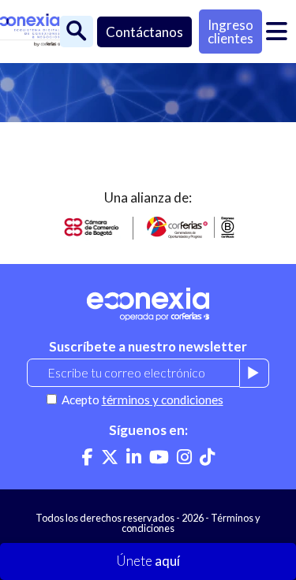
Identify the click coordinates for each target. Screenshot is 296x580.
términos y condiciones (162, 399)
